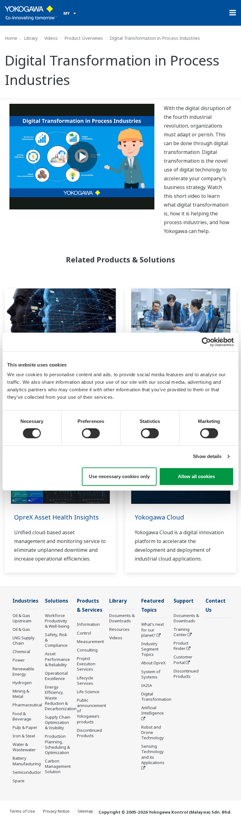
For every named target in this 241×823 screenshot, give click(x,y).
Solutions (56, 601)
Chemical (21, 651)
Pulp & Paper (25, 727)
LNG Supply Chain (24, 640)
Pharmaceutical (27, 705)
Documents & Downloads (122, 618)
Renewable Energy (23, 671)
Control (84, 633)
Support (184, 601)
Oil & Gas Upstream (22, 618)
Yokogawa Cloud (159, 517)
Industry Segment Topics (149, 649)
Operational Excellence (56, 675)
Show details (207, 456)
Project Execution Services (86, 664)
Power (19, 660)
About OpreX (153, 663)
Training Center (182, 631)
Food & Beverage (22, 716)
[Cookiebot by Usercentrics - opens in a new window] (206, 341)
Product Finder (181, 645)
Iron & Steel (24, 736)
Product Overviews (83, 38)
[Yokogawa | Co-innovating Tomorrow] (31, 12)
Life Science (88, 691)
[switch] (91, 433)
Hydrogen (22, 682)
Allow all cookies (196, 476)
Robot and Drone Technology (152, 732)
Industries (25, 601)
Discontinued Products (89, 732)
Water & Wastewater (24, 746)
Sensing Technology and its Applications (152, 754)
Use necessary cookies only (119, 476)
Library (31, 38)
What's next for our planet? (152, 629)
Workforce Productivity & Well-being (57, 621)
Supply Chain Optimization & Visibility (57, 722)
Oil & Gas (21, 629)
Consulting (87, 650)
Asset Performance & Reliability (57, 659)
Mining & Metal (21, 693)
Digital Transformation (156, 696)
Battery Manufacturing (27, 760)
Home (11, 38)
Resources (119, 629)
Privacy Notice (56, 811)
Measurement (90, 641)
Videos (51, 38)
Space (18, 780)
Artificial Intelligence (152, 710)
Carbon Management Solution (58, 766)
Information (88, 624)
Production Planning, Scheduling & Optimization (57, 744)
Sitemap (85, 811)
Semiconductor (27, 772)
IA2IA (146, 685)
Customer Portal (183, 659)
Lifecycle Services (85, 680)
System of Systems (150, 674)
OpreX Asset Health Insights (56, 517)
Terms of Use (22, 811)
